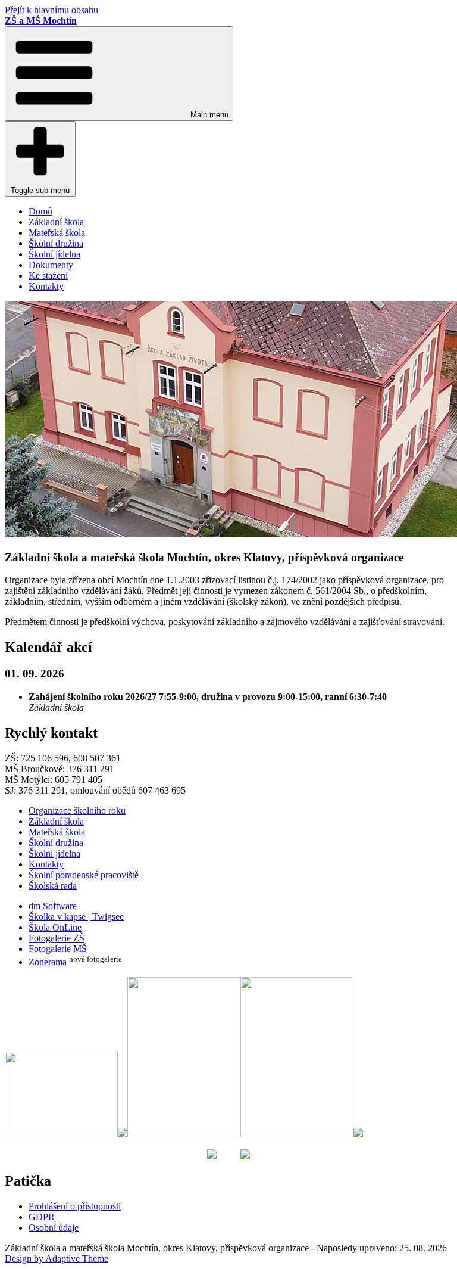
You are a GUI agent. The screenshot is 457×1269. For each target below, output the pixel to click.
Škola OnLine (55, 927)
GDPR (42, 1217)
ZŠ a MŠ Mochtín (41, 20)
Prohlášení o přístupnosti (75, 1206)
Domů (40, 211)
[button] (119, 73)
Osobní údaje (54, 1228)
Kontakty (46, 286)
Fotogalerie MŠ (58, 949)
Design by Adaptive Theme (56, 1259)
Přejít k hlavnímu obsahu (51, 10)
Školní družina (56, 243)
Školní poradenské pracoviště (84, 875)
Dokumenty (51, 265)
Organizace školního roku (77, 810)
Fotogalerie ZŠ (56, 938)
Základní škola (56, 222)
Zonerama (48, 962)
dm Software (53, 906)
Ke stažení (48, 275)
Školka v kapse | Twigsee (76, 917)
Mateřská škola (57, 233)
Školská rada (53, 886)
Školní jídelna (54, 254)
